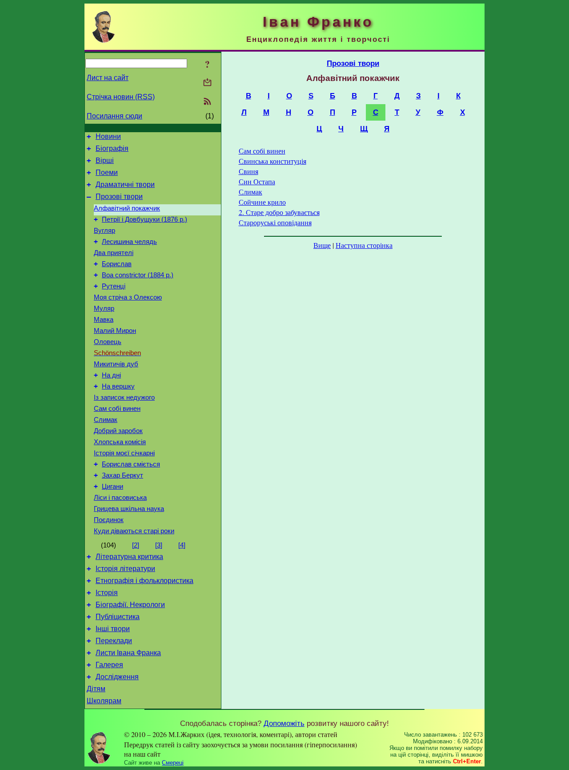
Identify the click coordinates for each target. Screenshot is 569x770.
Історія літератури (125, 568)
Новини (108, 136)
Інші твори (113, 628)
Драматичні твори (125, 184)
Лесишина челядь (129, 241)
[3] (158, 545)
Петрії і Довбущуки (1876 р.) (144, 219)
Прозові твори (119, 196)
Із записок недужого (124, 397)
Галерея (109, 665)
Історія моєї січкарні (124, 453)
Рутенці (113, 286)
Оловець (107, 341)
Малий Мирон (115, 330)
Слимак (105, 419)
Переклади (114, 640)
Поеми (107, 172)
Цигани (112, 486)
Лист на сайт (107, 77)
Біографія (112, 148)
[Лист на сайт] (207, 83)
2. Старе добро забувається (279, 212)
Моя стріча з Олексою (128, 297)
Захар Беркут (122, 475)
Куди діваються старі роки (134, 531)
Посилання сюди (114, 116)
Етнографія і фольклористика (144, 580)
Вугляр (104, 230)
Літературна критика (129, 556)
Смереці (173, 762)
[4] (181, 545)
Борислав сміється (131, 464)
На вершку (118, 386)
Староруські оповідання (275, 222)
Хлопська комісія (120, 442)
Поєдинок (109, 519)
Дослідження (117, 677)
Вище (322, 245)
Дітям (96, 689)
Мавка (103, 319)
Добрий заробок (118, 430)
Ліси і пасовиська (120, 497)
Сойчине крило (262, 202)
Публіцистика (118, 616)
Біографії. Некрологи (130, 604)
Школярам (104, 701)
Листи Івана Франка (128, 653)
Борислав (117, 263)
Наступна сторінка (364, 245)
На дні (111, 375)
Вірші (105, 160)
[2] (135, 545)
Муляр (104, 308)
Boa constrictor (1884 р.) (137, 275)
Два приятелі (113, 252)
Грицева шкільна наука (129, 508)
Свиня (248, 171)
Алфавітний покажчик (127, 208)
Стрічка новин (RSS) (121, 97)
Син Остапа (257, 181)
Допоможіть (284, 723)
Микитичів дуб (116, 364)
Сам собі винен (117, 408)
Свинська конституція (272, 161)
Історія (107, 592)
